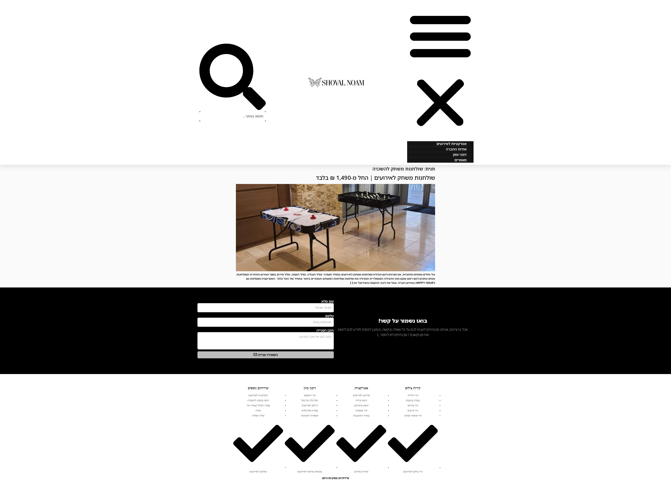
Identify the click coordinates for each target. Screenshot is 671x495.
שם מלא (327, 301)
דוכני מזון (460, 154)
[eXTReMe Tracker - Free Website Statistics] (464, 340)
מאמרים (460, 160)
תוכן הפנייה (325, 330)
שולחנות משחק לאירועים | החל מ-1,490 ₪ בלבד (375, 177)
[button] (440, 69)
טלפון (329, 316)
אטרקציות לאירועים (451, 143)
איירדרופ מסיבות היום (335, 478)
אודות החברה (456, 149)
